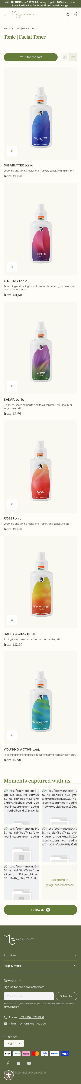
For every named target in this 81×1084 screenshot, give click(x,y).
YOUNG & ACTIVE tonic (22, 749)
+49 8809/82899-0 (31, 1017)
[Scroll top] (72, 1075)
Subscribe (66, 996)
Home (7, 28)
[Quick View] (12, 151)
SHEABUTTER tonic (18, 165)
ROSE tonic (12, 518)
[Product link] (40, 122)
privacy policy (11, 1006)
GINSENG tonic (15, 280)
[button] (6, 15)
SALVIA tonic (14, 399)
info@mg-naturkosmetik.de (27, 1023)
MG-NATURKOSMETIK (31, 1072)
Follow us (37, 910)
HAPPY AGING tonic (19, 633)
